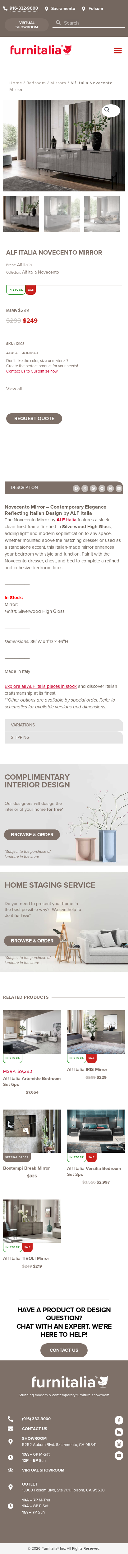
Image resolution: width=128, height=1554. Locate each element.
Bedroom (36, 83)
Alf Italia (24, 264)
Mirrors (58, 83)
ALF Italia (66, 519)
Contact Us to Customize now (32, 371)
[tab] (64, 487)
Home (15, 83)
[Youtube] (119, 1455)
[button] (117, 50)
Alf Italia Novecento (40, 272)
